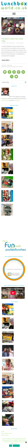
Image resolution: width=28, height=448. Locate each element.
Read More (17, 100)
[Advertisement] (14, 229)
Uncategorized (9, 65)
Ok (10, 445)
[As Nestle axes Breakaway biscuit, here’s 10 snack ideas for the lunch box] (8, 342)
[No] (26, 442)
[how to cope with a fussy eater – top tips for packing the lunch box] (8, 370)
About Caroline (5, 435)
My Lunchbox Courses (6, 433)
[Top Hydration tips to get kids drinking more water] (8, 425)
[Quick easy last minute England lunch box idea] (7, 201)
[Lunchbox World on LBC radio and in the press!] (7, 146)
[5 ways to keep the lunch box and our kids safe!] (8, 384)
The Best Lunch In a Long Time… (12, 40)
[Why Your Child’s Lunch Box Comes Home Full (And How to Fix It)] (7, 132)
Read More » (6, 60)
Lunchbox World (5, 100)
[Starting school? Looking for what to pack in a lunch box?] (8, 397)
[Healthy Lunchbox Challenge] (8, 411)
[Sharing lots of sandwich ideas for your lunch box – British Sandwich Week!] (7, 215)
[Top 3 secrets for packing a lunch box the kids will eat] (7, 173)
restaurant (20, 66)
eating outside (9, 66)
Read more (16, 445)
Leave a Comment (19, 42)
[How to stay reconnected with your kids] (8, 356)
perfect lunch (15, 66)
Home (2, 431)
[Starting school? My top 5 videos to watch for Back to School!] (7, 187)
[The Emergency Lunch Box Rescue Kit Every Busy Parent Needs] (7, 118)
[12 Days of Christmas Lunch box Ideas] (7, 160)
